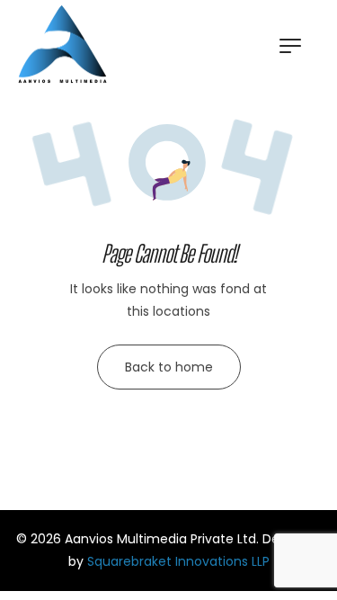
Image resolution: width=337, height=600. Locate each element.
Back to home (169, 367)
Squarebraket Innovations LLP (178, 561)
